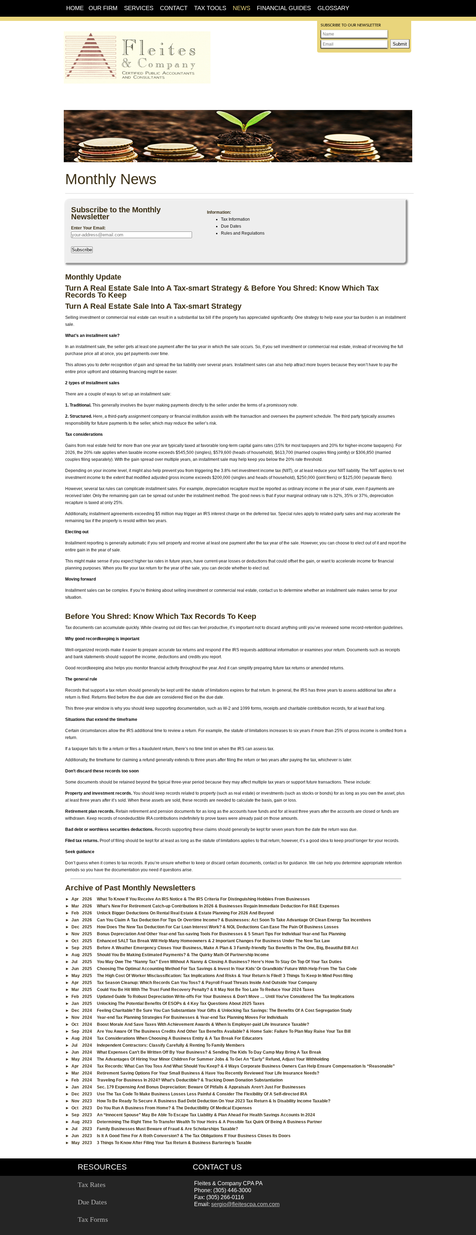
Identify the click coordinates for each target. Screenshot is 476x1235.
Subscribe (82, 249)
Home (75, 8)
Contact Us (217, 1167)
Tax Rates (92, 1184)
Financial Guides (284, 8)
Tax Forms (93, 1219)
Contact (173, 8)
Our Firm (103, 8)
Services (138, 8)
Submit (400, 44)
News (241, 8)
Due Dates (92, 1202)
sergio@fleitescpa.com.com (245, 1204)
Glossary (333, 8)
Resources (102, 1167)
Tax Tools (210, 8)
